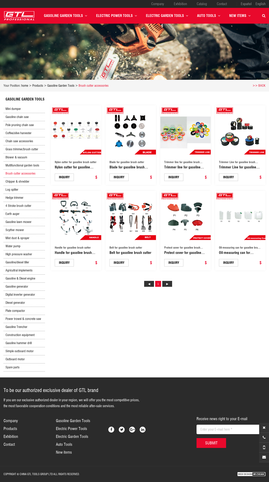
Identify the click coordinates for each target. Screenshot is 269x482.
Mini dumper (13, 109)
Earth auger (12, 214)
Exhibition (180, 4)
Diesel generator (15, 303)
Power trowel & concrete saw (23, 319)
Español (246, 4)
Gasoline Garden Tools (63, 16)
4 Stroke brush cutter (18, 206)
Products (37, 85)
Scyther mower (15, 230)
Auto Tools (206, 16)
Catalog (202, 4)
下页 (167, 284)
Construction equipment (20, 335)
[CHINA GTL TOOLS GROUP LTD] (19, 16)
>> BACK (258, 85)
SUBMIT (211, 443)
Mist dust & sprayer (17, 238)
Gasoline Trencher (16, 327)
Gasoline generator (17, 286)
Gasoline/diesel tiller (17, 262)
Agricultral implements (19, 270)
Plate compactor (15, 311)
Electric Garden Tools (165, 16)
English (260, 4)
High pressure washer (19, 254)
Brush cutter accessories (94, 85)
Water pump (13, 246)
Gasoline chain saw (17, 117)
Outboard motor (15, 359)
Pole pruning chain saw (20, 125)
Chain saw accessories (19, 141)
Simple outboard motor (20, 351)
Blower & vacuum (16, 157)
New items (237, 16)
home (24, 85)
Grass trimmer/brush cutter (22, 149)
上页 (149, 284)
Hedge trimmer (14, 198)
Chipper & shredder (17, 181)
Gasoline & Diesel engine (20, 278)
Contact (222, 4)
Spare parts (12, 367)
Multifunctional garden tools (22, 165)
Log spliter (12, 189)
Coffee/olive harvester (19, 133)
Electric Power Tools (114, 16)
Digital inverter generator (20, 294)
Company (157, 4)
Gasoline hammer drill (19, 343)
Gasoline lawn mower (19, 222)
